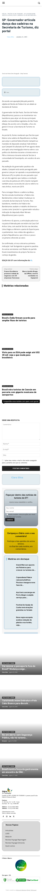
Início (4, 14)
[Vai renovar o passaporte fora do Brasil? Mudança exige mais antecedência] (21, 658)
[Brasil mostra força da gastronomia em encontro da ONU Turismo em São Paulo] (21, 761)
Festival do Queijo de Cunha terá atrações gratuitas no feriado (24, 607)
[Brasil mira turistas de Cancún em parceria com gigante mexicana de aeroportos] (21, 374)
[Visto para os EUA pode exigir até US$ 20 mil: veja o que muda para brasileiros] (21, 337)
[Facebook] (15, 81)
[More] (34, 81)
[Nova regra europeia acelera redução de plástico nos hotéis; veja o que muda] (10, 619)
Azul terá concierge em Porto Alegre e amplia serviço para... (25, 595)
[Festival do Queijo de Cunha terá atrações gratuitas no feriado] (10, 606)
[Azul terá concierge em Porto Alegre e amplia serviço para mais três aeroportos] (10, 594)
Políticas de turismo (15, 14)
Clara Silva (10, 37)
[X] (19, 81)
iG (31, 260)
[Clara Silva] (4, 37)
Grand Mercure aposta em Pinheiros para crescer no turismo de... (26, 567)
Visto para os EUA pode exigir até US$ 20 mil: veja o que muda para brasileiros (21, 355)
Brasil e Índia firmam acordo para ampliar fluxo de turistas (18, 319)
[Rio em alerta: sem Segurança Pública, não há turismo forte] (21, 727)
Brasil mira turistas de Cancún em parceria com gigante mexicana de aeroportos (19, 392)
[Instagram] (7, 816)
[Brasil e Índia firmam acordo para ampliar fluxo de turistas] (21, 302)
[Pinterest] (24, 81)
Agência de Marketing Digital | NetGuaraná (26, 890)
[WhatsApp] (29, 81)
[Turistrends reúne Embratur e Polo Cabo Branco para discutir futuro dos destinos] (21, 692)
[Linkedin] (10, 816)
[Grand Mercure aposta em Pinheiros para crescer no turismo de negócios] (10, 566)
